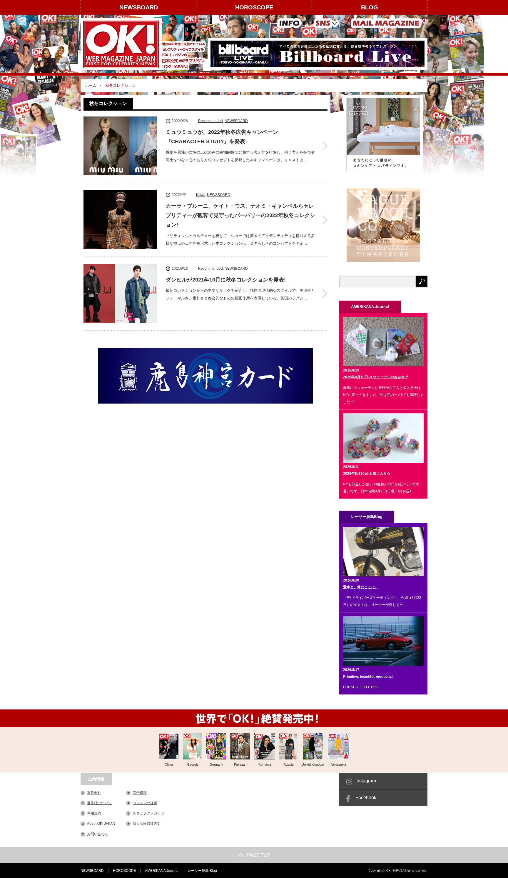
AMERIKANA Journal (161, 871)
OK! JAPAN (394, 870)
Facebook (365, 797)
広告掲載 (140, 793)
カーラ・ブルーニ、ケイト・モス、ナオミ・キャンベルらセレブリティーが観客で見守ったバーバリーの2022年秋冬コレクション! (240, 215)
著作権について (99, 803)
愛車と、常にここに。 (360, 587)
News (200, 195)
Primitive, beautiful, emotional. (368, 676)
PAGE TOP (258, 855)
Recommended (210, 121)
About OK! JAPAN (101, 824)
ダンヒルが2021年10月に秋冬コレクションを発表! (226, 280)
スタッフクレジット (148, 813)
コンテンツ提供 (145, 803)
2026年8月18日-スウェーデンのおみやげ (375, 377)
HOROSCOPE (254, 7)
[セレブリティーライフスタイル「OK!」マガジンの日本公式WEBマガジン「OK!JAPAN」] (144, 44)
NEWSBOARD (138, 7)
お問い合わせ (97, 834)
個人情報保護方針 (147, 824)
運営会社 (94, 793)
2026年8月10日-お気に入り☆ (366, 474)
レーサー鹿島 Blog (202, 871)
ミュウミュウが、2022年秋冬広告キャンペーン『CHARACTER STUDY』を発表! (222, 136)
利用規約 (94, 813)
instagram (365, 780)
